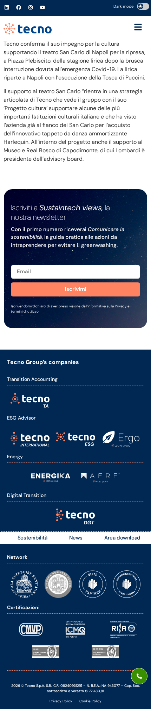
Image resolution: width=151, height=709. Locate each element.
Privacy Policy (61, 701)
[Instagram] (30, 7)
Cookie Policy (90, 701)
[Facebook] (19, 7)
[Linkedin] (7, 7)
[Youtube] (42, 7)
